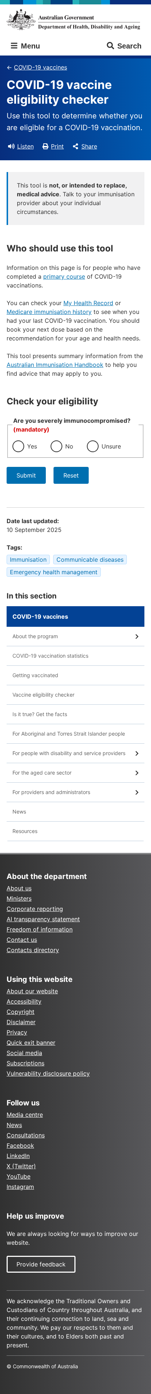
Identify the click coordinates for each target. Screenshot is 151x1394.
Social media (24, 1053)
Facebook (20, 1145)
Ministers (19, 898)
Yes (32, 446)
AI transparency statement (43, 919)
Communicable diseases (90, 559)
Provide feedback (41, 1264)
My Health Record (88, 303)
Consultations (26, 1135)
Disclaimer (21, 1022)
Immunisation (28, 559)
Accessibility (24, 1001)
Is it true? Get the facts (39, 714)
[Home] (75, 19)
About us (19, 888)
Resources (24, 831)
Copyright (20, 1011)
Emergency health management (53, 572)
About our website (32, 991)
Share (89, 146)
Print (57, 146)
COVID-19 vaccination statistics (50, 656)
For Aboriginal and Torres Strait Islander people (68, 733)
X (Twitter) (21, 1166)
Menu (29, 46)
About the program (35, 636)
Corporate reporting (35, 908)
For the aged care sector (41, 772)
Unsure (111, 446)
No (69, 446)
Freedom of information (40, 929)
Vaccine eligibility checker (43, 694)
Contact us (22, 939)
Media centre (25, 1114)
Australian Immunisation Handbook (55, 364)
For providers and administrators (51, 792)
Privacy (17, 1032)
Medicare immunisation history (49, 311)
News (19, 811)
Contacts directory (33, 950)
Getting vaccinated (35, 675)
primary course (64, 276)
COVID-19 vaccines (40, 67)
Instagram (20, 1186)
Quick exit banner (31, 1042)
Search (129, 46)
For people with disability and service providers (68, 753)
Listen (25, 146)
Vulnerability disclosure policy (48, 1073)
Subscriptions (25, 1063)
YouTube (18, 1176)
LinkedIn (18, 1155)
